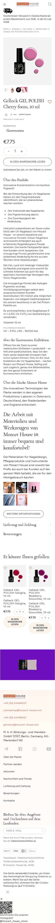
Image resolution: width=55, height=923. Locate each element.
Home (6, 29)
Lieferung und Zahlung (16, 786)
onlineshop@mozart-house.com (22, 710)
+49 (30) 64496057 (15, 703)
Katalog (15, 29)
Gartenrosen (41, 29)
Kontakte (9, 801)
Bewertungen (11, 793)
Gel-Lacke (27, 29)
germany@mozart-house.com (21, 725)
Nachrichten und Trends (17, 779)
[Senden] (42, 831)
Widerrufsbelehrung (15, 861)
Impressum (9, 858)
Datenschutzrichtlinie (31, 858)
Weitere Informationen (23, 514)
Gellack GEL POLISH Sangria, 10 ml (14, 593)
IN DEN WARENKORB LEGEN (27, 162)
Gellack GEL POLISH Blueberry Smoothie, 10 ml (39, 594)
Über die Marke (12, 757)
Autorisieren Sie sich (13, 170)
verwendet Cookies (26, 873)
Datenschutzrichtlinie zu (23, 841)
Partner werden (12, 764)
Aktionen (9, 771)
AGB (31, 861)
